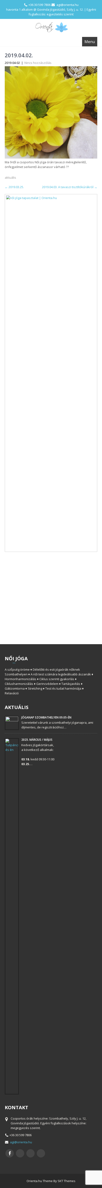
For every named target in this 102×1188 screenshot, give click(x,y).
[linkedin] (41, 1153)
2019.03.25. (14, 187)
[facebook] (9, 1153)
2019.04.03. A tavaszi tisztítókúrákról (69, 187)
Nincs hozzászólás (37, 63)
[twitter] (20, 1153)
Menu (89, 41)
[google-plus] (30, 1153)
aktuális (10, 177)
